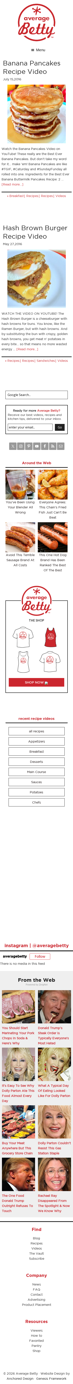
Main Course (36, 772)
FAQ (36, 1289)
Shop (36, 1351)
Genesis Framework (51, 1378)
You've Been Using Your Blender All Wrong (20, 507)
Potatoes (36, 792)
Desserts (36, 761)
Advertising (36, 1299)
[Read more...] (12, 184)
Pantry (36, 1345)
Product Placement (36, 1304)
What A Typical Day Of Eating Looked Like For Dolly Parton (54, 1090)
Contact (37, 1294)
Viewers (37, 1330)
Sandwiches (46, 360)
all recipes (36, 731)
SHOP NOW (35, 682)
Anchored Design (20, 1378)
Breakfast (16, 196)
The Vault (36, 1253)
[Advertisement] (34, 873)
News (36, 1284)
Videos (60, 196)
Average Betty (36, 22)
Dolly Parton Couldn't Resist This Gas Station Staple (54, 1148)
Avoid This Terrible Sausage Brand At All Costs (20, 560)
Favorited (36, 1340)
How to (36, 1335)
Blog (36, 1238)
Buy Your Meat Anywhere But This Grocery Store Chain (17, 1148)
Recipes (32, 196)
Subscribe (36, 1258)
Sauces (36, 782)
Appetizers (36, 741)
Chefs (36, 802)
